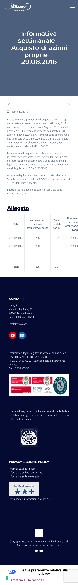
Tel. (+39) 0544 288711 (21, 317)
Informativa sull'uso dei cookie (25, 472)
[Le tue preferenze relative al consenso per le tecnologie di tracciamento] (7, 578)
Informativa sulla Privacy (22, 469)
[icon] (41, 551)
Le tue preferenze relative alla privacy (44, 571)
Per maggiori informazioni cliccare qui (29, 499)
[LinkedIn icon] (36, 551)
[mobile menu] (72, 6)
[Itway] (18, 6)
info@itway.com (18, 324)
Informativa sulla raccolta (24, 580)
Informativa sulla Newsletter (24, 476)
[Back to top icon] (39, 533)
